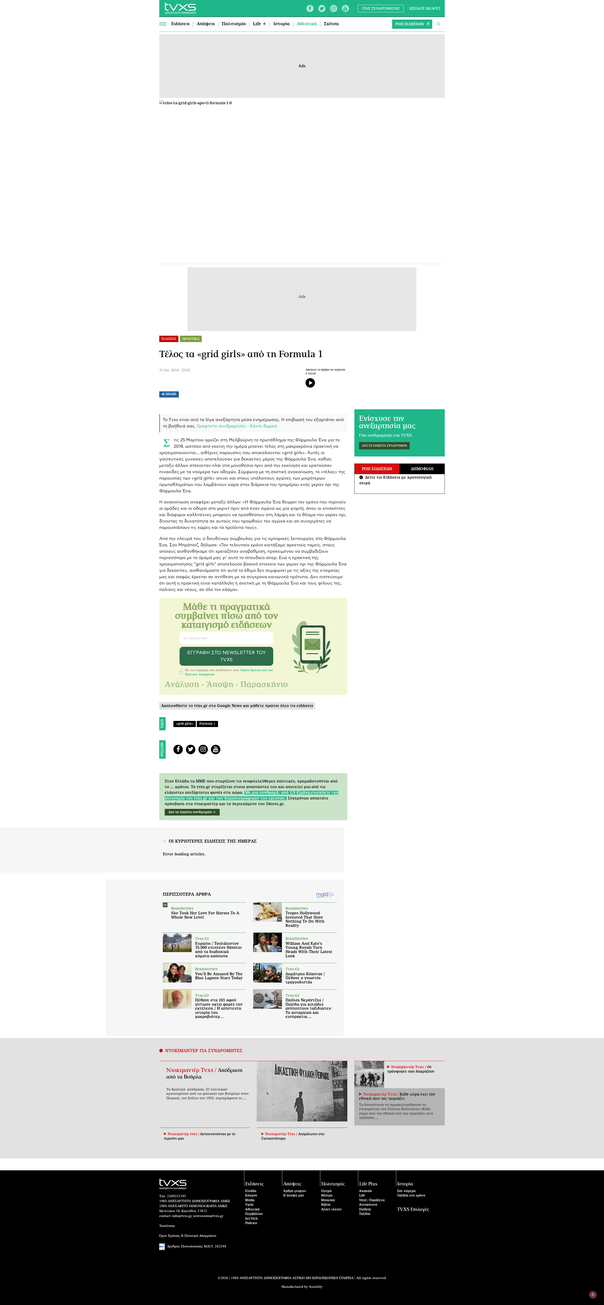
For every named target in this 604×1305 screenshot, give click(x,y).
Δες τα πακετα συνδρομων (384, 445)
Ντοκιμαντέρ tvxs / (184, 1134)
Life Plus (368, 1184)
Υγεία (249, 1204)
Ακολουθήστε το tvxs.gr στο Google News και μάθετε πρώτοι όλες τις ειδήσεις (237, 706)
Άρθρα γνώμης (294, 1191)
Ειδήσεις (180, 24)
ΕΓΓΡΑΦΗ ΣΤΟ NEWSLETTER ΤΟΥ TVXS (226, 656)
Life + (259, 24)
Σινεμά (326, 1191)
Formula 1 (207, 723)
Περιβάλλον (254, 1214)
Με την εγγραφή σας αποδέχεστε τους (229, 672)
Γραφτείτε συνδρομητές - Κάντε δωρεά (237, 426)
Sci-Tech (251, 1218)
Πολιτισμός (234, 24)
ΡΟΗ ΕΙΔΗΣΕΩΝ (409, 24)
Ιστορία (281, 24)
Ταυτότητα (167, 1226)
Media (250, 1200)
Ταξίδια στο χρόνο (411, 1195)
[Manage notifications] (593, 1294)
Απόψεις (206, 24)
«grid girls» (184, 723)
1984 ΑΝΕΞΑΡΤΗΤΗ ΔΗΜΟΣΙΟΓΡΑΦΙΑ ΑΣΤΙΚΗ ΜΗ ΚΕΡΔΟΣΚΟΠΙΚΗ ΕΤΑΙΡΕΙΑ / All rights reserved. (308, 1278)
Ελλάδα (250, 1191)
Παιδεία (365, 1209)
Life (362, 1195)
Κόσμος (251, 1195)
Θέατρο (326, 1195)
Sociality (316, 1286)
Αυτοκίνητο (368, 1204)
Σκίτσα (331, 24)
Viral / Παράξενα (372, 1200)
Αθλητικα (191, 339)
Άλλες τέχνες (331, 1209)
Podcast (251, 1223)
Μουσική (328, 1200)
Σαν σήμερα (406, 1191)
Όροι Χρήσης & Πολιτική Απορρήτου (187, 1236)
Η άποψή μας (293, 1195)
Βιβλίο (326, 1204)
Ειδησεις (168, 339)
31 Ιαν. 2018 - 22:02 (174, 370)
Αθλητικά (307, 24)
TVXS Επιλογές (413, 1209)
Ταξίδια (364, 1214)
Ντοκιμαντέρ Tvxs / (192, 1070)
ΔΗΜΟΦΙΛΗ (422, 469)
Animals (365, 1191)
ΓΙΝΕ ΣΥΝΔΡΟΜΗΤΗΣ (381, 8)
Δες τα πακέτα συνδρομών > (192, 812)
